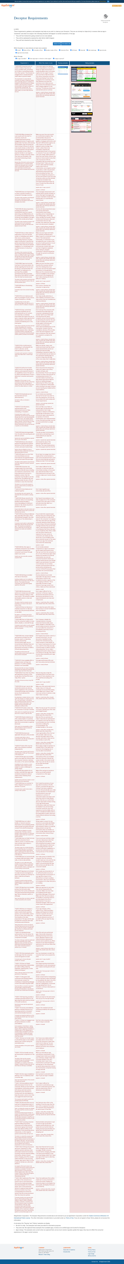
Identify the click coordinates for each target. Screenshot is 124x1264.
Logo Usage (91, 1253)
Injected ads (102, 50)
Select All (57, 44)
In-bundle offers (38, 50)
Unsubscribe (66, 1251)
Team (45, 1254)
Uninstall (82, 50)
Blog (49, 1254)
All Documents (92, 1255)
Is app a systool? (59, 58)
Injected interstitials (22, 53)
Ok (108, 1)
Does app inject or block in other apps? (40, 58)
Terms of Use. (70, 1218)
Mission (41, 1254)
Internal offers (65, 50)
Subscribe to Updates (69, 1249)
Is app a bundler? (21, 58)
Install (18, 50)
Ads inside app (92, 50)
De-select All (66, 44)
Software (74, 50)
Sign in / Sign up (117, 5)
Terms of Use (91, 1251)
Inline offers (27, 50)
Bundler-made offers (51, 50)
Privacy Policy (103, 1)
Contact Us (95, 1261)
